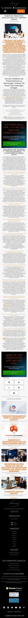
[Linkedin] (8, 607)
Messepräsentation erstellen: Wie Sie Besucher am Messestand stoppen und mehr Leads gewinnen (14, 467)
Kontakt (14, 546)
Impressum (10, 612)
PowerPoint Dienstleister (14, 565)
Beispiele (14, 533)
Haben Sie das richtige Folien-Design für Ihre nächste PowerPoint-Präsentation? (14, 579)
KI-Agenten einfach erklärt (14, 492)
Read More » (14, 424)
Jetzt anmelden (14, 518)
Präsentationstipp (14, 21)
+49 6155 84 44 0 (14, 554)
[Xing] (24, 607)
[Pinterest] (20, 607)
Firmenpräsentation (14, 567)
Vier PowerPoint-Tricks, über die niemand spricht (14, 576)
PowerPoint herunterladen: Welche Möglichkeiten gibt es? (14, 442)
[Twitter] (12, 607)
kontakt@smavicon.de (14, 552)
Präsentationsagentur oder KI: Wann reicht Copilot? (14, 418)
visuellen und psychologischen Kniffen (12, 97)
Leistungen (14, 531)
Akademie (14, 537)
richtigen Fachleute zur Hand (15, 184)
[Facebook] (4, 607)
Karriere (14, 541)
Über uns (14, 535)
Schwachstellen (7, 305)
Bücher (14, 539)
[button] (5, 11)
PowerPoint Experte (13, 563)
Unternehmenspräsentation (13, 569)
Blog (14, 543)
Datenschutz (17, 612)
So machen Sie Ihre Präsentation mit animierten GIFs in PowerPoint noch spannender (13, 582)
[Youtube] (16, 607)
